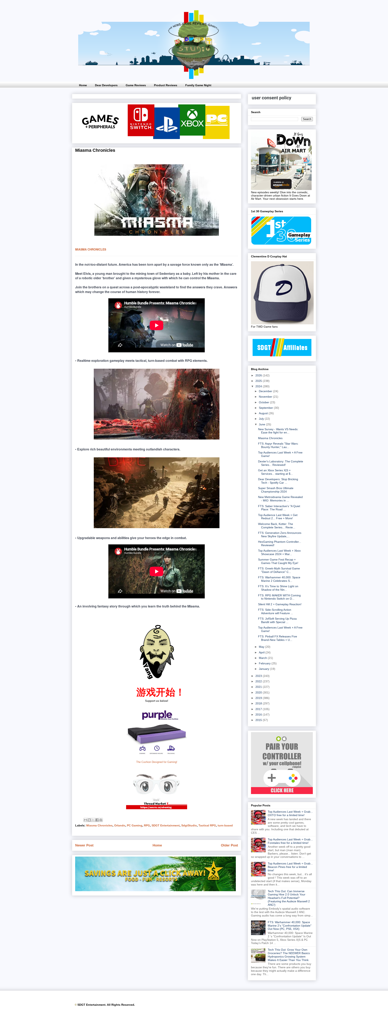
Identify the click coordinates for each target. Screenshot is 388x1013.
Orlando (119, 825)
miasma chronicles (90, 249)
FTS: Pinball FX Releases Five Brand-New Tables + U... (277, 638)
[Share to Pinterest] (101, 820)
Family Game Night (198, 85)
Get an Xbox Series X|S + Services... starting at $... (275, 472)
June (262, 424)
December (266, 391)
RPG (147, 825)
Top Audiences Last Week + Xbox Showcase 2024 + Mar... (279, 552)
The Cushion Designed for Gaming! (156, 761)
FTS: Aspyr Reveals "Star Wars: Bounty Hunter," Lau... (278, 445)
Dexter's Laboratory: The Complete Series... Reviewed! (280, 463)
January (264, 668)
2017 (259, 709)
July (262, 418)
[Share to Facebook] (97, 820)
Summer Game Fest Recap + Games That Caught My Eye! (278, 561)
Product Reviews (165, 85)
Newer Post (84, 845)
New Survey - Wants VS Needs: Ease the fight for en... (278, 431)
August (264, 413)
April (262, 652)
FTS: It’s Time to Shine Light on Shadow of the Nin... (278, 588)
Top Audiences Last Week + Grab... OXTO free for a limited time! (290, 813)
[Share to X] (93, 820)
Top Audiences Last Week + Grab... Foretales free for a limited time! (290, 841)
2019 (259, 698)
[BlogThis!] (89, 820)
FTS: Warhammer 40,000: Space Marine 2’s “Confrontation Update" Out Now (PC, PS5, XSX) (289, 926)
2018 (259, 703)
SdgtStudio (189, 825)
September (266, 407)
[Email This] (85, 820)
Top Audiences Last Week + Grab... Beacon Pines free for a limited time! (290, 867)
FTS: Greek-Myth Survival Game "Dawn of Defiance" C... (279, 570)
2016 (259, 714)
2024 (259, 386)
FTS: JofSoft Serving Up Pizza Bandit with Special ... (277, 620)
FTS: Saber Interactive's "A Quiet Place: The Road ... (279, 507)
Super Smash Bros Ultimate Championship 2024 (275, 489)
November (266, 396)
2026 (259, 375)
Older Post (229, 845)
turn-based (225, 825)
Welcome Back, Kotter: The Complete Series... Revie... (276, 525)
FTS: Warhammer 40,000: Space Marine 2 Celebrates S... (279, 579)
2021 (259, 686)
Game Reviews (136, 85)
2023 (259, 675)
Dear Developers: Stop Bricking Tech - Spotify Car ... (278, 481)
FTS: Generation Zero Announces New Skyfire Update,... (279, 534)
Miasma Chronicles (99, 825)
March (263, 657)
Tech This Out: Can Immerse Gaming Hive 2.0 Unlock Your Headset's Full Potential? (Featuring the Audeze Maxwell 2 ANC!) (289, 898)
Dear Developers (106, 85)
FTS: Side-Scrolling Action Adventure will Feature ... (275, 611)
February (265, 663)
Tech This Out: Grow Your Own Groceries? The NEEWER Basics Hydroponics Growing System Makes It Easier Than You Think (289, 954)
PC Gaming (134, 825)
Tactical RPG (207, 825)
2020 (259, 692)
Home (83, 85)
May (262, 646)
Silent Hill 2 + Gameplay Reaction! (280, 604)
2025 (259, 380)
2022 (259, 681)
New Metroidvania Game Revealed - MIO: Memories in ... (280, 498)
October (264, 402)
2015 (259, 720)
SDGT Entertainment (166, 825)
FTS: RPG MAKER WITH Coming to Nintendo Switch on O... (279, 597)
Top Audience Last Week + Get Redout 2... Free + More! (277, 516)
